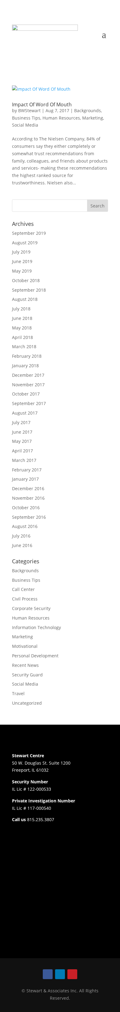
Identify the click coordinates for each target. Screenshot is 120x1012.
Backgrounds (87, 110)
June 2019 (22, 261)
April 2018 (22, 337)
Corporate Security (31, 608)
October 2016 (26, 507)
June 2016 (22, 545)
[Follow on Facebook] (48, 974)
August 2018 (25, 299)
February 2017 (27, 470)
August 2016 (25, 526)
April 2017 (22, 451)
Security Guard (27, 675)
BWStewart (29, 110)
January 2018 (25, 365)
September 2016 (29, 517)
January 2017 (25, 479)
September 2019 (29, 233)
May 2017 (22, 441)
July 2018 (21, 309)
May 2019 (22, 271)
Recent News (25, 665)
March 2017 (24, 460)
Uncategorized (27, 703)
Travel (18, 693)
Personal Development (35, 656)
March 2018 (24, 346)
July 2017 (21, 422)
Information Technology (36, 627)
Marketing (92, 118)
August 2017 (25, 413)
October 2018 (26, 280)
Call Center (23, 589)
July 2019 (21, 252)
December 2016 (28, 488)
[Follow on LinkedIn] (60, 974)
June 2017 (22, 432)
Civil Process (25, 599)
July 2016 (21, 536)
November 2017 (28, 385)
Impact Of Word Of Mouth (42, 104)
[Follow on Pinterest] (72, 974)
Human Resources (61, 118)
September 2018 (29, 290)
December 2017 (28, 375)
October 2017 (26, 394)
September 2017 (29, 403)
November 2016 (28, 498)
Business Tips (26, 118)
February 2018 (27, 356)
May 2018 (22, 328)
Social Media (25, 125)
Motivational (25, 646)
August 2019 (25, 243)
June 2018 (22, 318)
